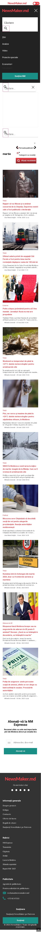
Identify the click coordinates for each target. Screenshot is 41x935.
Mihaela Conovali (9, 322)
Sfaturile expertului (9, 864)
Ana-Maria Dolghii (10, 217)
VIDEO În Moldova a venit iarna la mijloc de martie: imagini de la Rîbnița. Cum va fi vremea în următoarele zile (20, 469)
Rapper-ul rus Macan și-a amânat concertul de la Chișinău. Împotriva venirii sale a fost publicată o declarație (20, 207)
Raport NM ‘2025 (9, 868)
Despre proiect (9, 805)
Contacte (7, 814)
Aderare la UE (7, 623)
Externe (5, 305)
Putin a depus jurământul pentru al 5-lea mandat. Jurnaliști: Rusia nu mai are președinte (20, 312)
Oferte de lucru (9, 818)
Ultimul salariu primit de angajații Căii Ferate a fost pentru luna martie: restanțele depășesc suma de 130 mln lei (20, 259)
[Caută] (5, 133)
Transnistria (7, 847)
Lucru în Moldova (9, 860)
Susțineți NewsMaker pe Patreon (17, 827)
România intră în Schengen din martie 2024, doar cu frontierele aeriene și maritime (19, 577)
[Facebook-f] (12, 790)
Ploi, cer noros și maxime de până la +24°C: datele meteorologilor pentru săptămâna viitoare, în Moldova (18, 416)
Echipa (6, 810)
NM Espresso (7, 842)
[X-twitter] (16, 790)
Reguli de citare (9, 823)
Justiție (5, 855)
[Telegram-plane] (29, 790)
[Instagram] (20, 790)
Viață (4, 201)
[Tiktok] (24, 790)
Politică (5, 515)
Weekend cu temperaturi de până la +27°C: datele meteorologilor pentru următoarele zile (18, 364)
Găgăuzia (6, 851)
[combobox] (20, 134)
